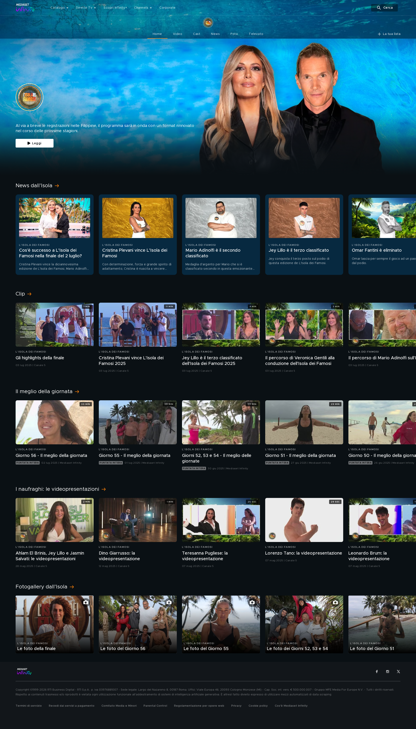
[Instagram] (388, 671)
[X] (398, 671)
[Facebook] (377, 671)
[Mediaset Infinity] (25, 7)
